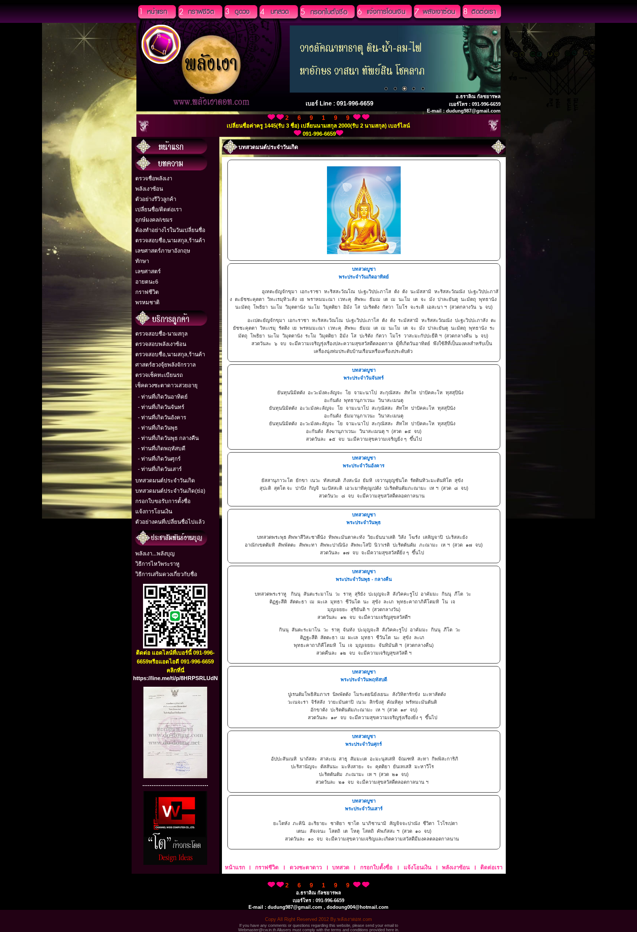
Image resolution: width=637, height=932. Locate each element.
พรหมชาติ (147, 302)
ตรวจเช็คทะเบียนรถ (159, 375)
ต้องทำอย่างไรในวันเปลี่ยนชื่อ (170, 230)
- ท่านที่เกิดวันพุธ (158, 428)
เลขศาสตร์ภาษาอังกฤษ (162, 250)
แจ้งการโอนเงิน (153, 511)
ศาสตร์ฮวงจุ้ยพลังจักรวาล (165, 364)
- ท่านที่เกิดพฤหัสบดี (161, 448)
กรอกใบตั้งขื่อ (376, 867)
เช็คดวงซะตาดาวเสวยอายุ (166, 385)
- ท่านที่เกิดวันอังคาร (162, 417)
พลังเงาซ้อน (149, 189)
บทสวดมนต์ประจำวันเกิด (165, 480)
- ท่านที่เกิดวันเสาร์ (160, 469)
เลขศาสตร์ (148, 271)
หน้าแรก (235, 867)
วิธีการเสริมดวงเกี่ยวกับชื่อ (166, 574)
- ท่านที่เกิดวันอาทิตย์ (163, 397)
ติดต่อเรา (491, 867)
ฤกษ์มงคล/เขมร (154, 219)
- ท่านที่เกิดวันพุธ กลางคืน (168, 438)
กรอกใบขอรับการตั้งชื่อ (163, 501)
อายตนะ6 (146, 281)
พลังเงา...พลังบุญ (155, 553)
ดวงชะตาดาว (306, 867)
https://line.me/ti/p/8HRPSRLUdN (175, 678)
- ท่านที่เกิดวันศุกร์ (159, 458)
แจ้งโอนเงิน (417, 867)
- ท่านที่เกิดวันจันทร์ (161, 407)
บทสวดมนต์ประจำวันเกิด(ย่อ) (170, 491)
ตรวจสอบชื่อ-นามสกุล (161, 333)
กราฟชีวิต (147, 292)
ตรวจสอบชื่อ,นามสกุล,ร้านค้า (170, 240)
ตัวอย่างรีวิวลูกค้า (155, 199)
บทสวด (340, 867)
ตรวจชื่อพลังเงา (153, 178)
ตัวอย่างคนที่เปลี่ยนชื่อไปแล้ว (170, 522)
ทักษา (142, 261)
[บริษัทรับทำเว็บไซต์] (175, 863)
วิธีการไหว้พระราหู (157, 564)
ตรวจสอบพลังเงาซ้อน (160, 344)
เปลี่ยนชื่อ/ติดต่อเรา (158, 209)
